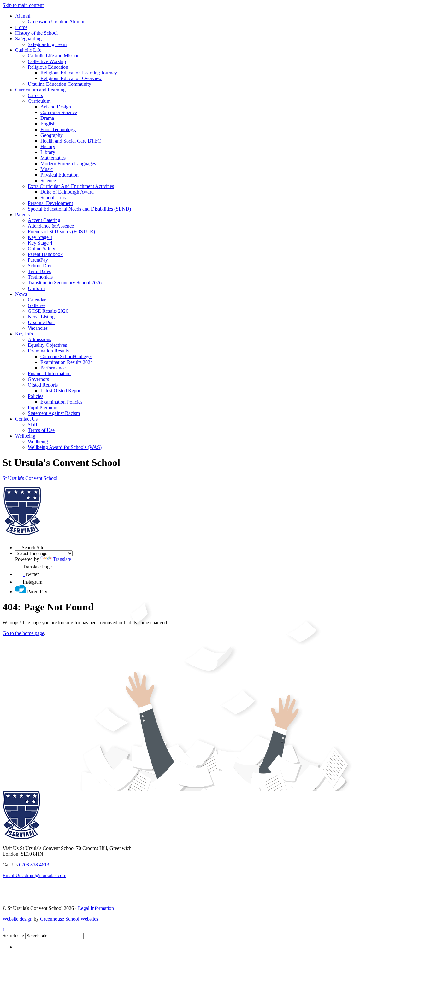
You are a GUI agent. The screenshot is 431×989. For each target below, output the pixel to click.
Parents (22, 214)
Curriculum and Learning (40, 89)
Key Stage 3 (40, 237)
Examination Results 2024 (66, 362)
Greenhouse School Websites (69, 919)
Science (48, 180)
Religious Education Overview (71, 78)
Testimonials (40, 277)
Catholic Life (28, 50)
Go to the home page (23, 633)
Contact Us (26, 419)
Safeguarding (28, 38)
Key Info (24, 333)
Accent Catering (44, 220)
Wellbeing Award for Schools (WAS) (65, 447)
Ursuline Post (41, 322)
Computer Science (58, 112)
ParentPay (38, 260)
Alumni (22, 16)
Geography (51, 135)
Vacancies (38, 328)
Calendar (37, 299)
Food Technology (58, 129)
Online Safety (41, 248)
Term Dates (39, 271)
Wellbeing (25, 436)
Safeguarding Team (47, 44)
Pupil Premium (42, 407)
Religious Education (48, 67)
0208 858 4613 (34, 864)
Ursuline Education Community (59, 84)
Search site (13, 935)
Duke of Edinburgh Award (67, 192)
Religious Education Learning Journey (78, 72)
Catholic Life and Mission (54, 55)
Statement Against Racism (54, 413)
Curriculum (39, 101)
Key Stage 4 (40, 243)
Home (21, 27)
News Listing (41, 316)
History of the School (36, 33)
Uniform (36, 288)
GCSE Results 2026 (48, 311)
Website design (17, 919)
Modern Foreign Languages (68, 163)
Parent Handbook (45, 254)
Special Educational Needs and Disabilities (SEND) (79, 209)
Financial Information (49, 373)
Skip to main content (23, 5)
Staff (32, 424)
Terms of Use (41, 430)
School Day (39, 265)
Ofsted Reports (43, 384)
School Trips (53, 197)
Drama (47, 118)
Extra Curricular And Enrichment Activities (71, 186)
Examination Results (48, 350)
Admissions (39, 339)
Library (47, 152)
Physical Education (59, 174)
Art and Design (55, 106)
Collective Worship (47, 61)
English (48, 123)
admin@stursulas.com (34, 875)
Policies (35, 396)
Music (46, 169)
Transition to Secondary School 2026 (65, 282)
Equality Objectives (47, 345)
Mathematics (53, 157)
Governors (38, 379)
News (21, 294)
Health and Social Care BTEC (70, 140)
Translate (62, 559)
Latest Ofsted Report (61, 390)
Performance (53, 367)
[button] (18, 546)
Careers (35, 95)
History (47, 146)
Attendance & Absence (51, 226)
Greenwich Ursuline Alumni (56, 21)
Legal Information (96, 908)
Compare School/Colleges (66, 356)
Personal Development (50, 203)
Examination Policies (61, 401)
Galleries (36, 305)
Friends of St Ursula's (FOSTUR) (61, 231)
